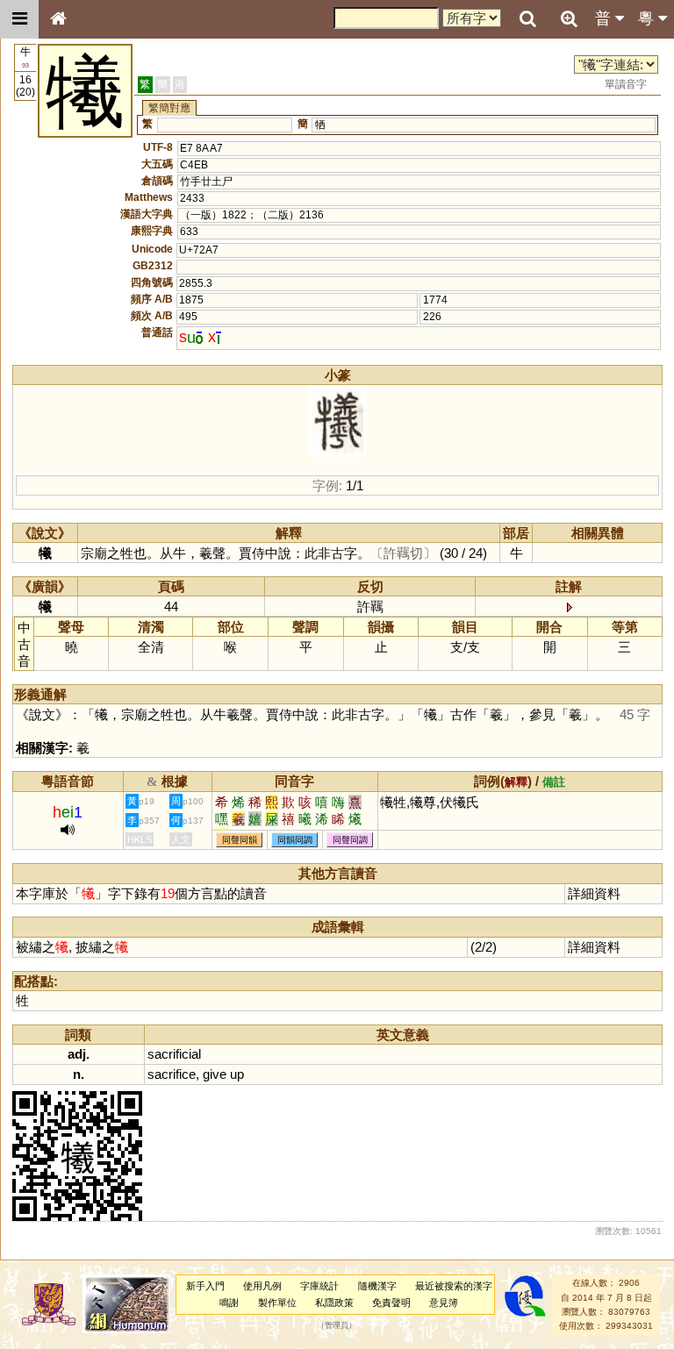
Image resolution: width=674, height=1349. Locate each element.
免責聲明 (391, 1302)
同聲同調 (350, 840)
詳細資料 (594, 893)
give (214, 1074)
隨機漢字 (377, 1286)
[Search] (527, 19)
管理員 (336, 1326)
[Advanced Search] (568, 18)
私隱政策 (334, 1302)
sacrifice (171, 1074)
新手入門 (205, 1286)
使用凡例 (262, 1286)
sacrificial (174, 1053)
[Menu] (19, 19)
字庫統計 (319, 1286)
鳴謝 (229, 1302)
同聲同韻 (239, 840)
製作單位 (277, 1302)
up (237, 1074)
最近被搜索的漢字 (453, 1286)
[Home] (58, 19)
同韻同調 (294, 840)
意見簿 (443, 1302)
